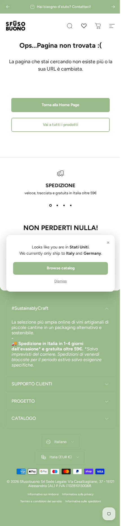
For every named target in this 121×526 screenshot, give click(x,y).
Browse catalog (58, 268)
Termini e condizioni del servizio (39, 501)
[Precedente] (8, 7)
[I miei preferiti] (84, 26)
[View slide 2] (57, 205)
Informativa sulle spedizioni (81, 501)
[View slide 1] (50, 205)
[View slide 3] (63, 205)
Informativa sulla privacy (75, 494)
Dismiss (58, 281)
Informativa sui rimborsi (41, 494)
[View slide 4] (70, 205)
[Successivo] (113, 7)
